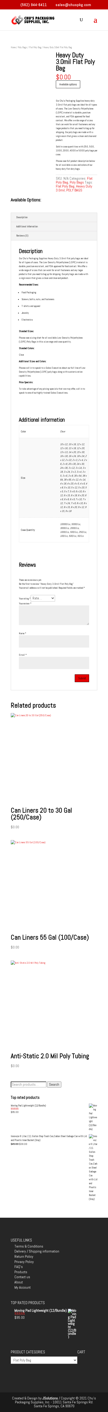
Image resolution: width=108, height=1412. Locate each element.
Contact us (22, 1277)
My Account (22, 1287)
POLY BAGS (74, 190)
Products (20, 1272)
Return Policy (23, 1256)
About (18, 1282)
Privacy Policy (24, 1261)
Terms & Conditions (28, 1246)
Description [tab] (22, 217)
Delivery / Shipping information (36, 1251)
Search (54, 1084)
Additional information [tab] (27, 226)
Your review (25, 603)
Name (22, 633)
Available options (68, 84)
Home (13, 47)
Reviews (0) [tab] (22, 235)
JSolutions (50, 1398)
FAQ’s (18, 1266)
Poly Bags (22, 47)
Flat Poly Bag (35, 47)
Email (23, 655)
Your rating (25, 598)
